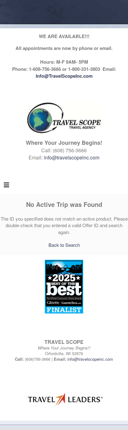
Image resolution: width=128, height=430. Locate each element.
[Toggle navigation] (6, 186)
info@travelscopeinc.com (71, 157)
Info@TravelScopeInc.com (64, 75)
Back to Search (64, 245)
